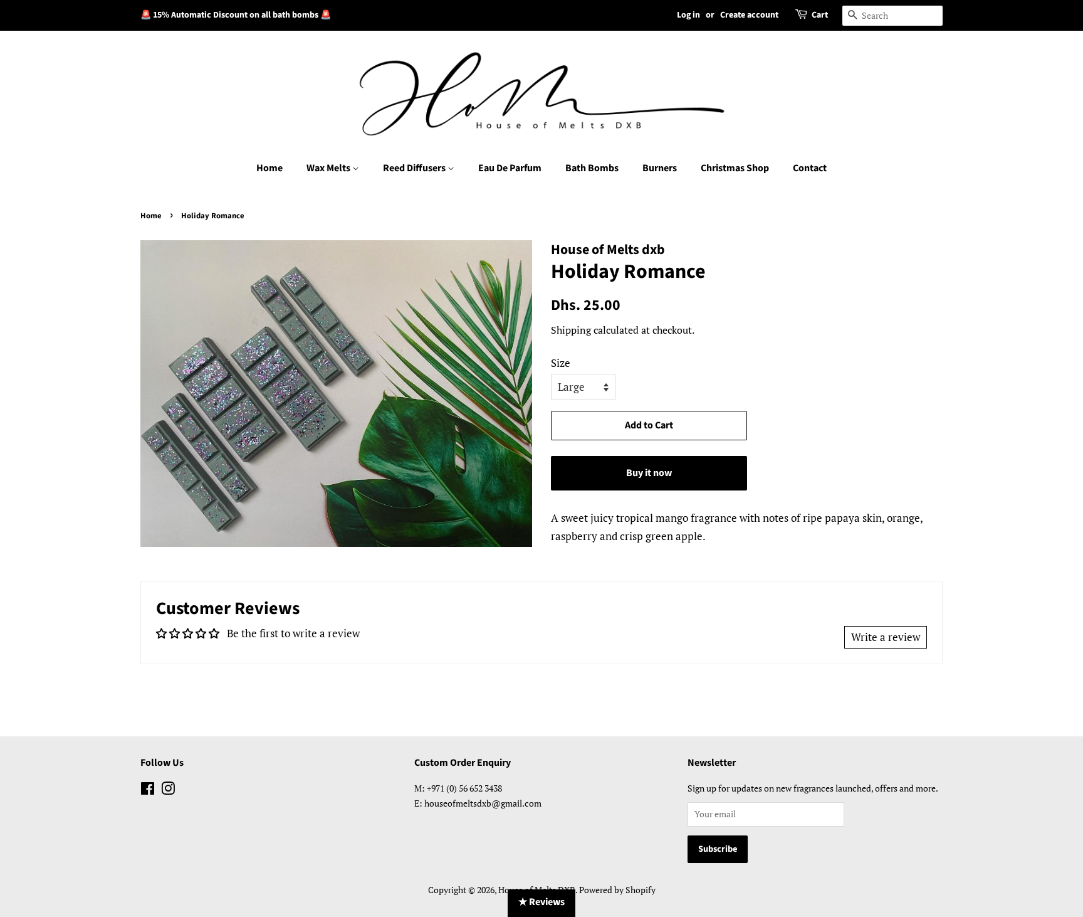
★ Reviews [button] (541, 902)
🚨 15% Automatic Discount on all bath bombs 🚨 (235, 15)
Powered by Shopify (617, 890)
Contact (810, 168)
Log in (688, 15)
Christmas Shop (735, 168)
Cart (820, 15)
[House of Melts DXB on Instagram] (168, 791)
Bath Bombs (592, 168)
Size (560, 363)
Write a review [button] (885, 637)
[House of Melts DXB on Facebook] (147, 791)
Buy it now (649, 473)
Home (269, 168)
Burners (659, 168)
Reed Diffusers (415, 168)
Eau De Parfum (510, 168)
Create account (749, 15)
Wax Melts (329, 168)
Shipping (571, 330)
